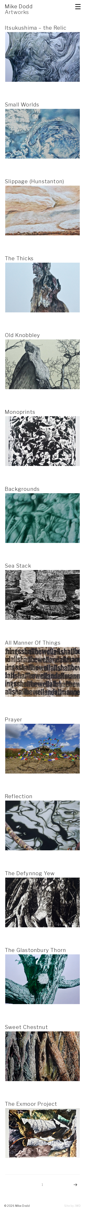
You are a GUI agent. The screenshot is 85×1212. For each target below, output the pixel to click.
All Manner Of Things (33, 643)
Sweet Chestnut (26, 1027)
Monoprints (20, 412)
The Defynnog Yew (30, 873)
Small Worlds (22, 104)
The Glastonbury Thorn (35, 950)
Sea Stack (18, 566)
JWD (78, 1205)
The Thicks (19, 258)
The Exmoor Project (31, 1104)
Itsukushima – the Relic (36, 28)
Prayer (13, 719)
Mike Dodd (19, 6)
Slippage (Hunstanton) (34, 181)
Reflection (18, 796)
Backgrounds (22, 489)
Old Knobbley (22, 335)
